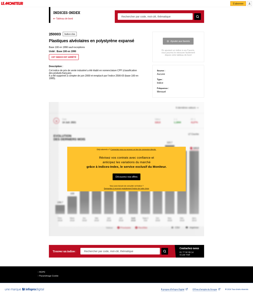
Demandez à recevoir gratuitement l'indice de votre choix (126, 188)
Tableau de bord (64, 18)
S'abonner (238, 3)
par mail (186, 254)
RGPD (42, 272)
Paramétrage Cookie (48, 276)
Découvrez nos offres (126, 176)
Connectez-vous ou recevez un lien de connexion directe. (133, 149)
